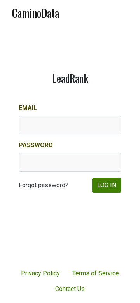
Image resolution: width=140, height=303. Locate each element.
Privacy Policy (40, 273)
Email (28, 107)
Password (36, 145)
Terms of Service (95, 273)
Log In (106, 185)
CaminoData (35, 13)
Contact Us (70, 289)
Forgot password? (43, 185)
